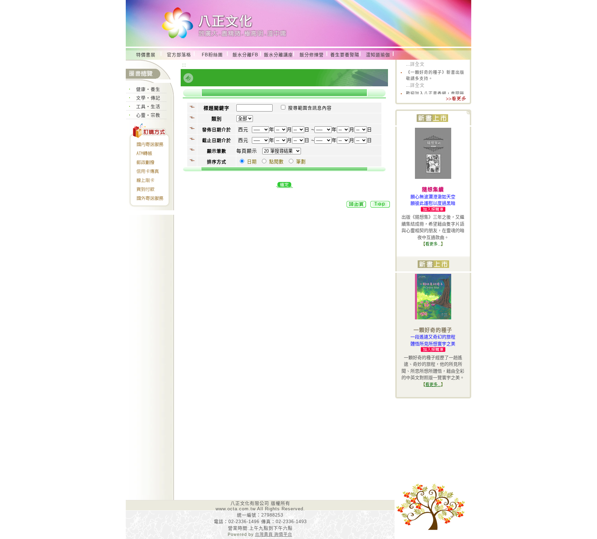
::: (184, 64)
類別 (216, 119)
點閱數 (276, 161)
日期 (252, 161)
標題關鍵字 (216, 108)
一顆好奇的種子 (433, 330)
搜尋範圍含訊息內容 (310, 107)
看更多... (433, 244)
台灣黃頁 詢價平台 (273, 534)
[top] (380, 206)
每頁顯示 (246, 151)
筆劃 (301, 161)
